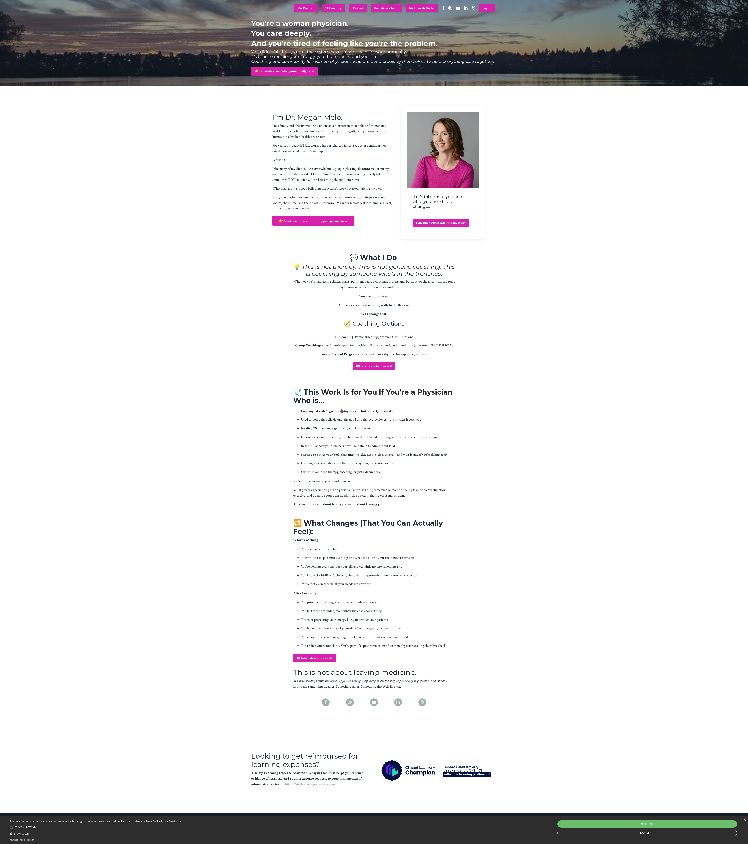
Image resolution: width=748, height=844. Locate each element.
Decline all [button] (647, 833)
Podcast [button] (358, 8)
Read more (175, 821)
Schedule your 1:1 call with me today (441, 223)
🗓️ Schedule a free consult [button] (374, 366)
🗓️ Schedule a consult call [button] (314, 658)
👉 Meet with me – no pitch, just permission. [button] (313, 221)
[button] (96, 834)
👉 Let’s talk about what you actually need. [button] (285, 71)
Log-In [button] (486, 8)
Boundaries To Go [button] (386, 8)
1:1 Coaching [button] (333, 8)
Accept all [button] (647, 823)
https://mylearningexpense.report (311, 784)
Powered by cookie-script (22, 840)
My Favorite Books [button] (421, 8)
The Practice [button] (305, 8)
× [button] (744, 819)
